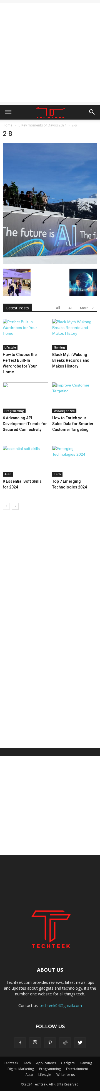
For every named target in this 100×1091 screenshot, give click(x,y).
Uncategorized (64, 411)
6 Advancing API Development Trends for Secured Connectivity (25, 424)
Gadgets (67, 1063)
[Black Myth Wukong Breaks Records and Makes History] (75, 334)
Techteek (11, 1063)
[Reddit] (65, 1042)
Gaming (59, 347)
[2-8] (50, 263)
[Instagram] (35, 1042)
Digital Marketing (21, 1068)
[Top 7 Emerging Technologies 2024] (75, 461)
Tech (57, 474)
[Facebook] (20, 1042)
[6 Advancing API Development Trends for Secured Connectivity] (25, 397)
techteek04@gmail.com (61, 1005)
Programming (14, 411)
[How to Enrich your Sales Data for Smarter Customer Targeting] (75, 397)
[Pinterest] (50, 1042)
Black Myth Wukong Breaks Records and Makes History (70, 360)
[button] (92, 112)
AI (70, 308)
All (58, 308)
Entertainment (77, 1068)
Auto (7, 474)
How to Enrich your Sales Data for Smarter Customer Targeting (73, 424)
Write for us (65, 1074)
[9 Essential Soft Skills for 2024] (25, 461)
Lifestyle (10, 347)
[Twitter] (80, 1042)
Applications (46, 1063)
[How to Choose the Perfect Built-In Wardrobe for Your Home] (25, 334)
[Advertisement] (50, 52)
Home (7, 125)
